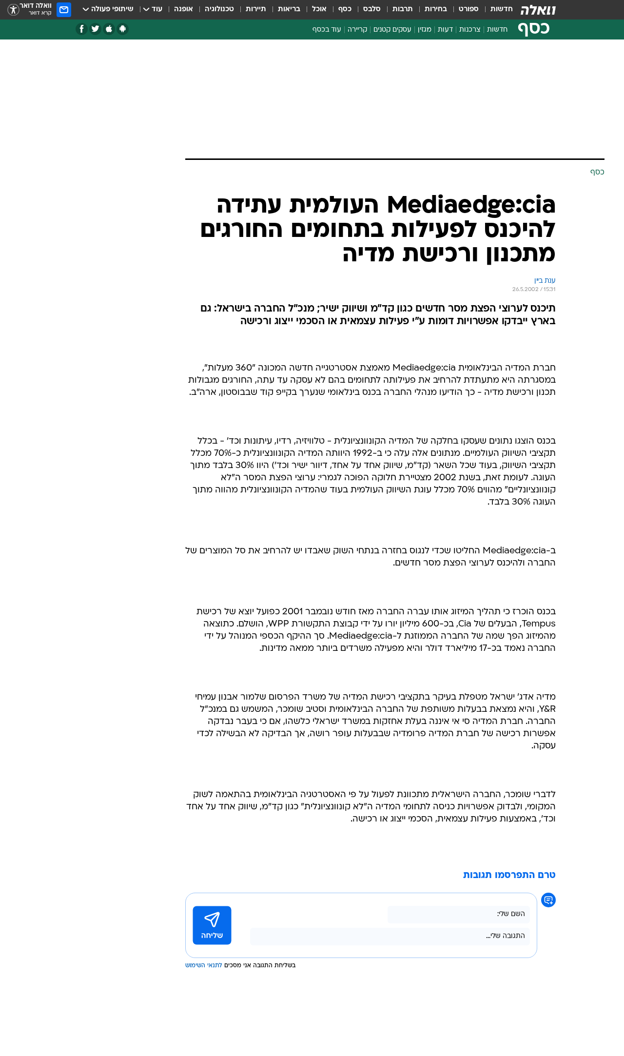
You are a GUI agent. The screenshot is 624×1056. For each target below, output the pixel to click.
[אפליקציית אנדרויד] (123, 29)
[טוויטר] (95, 29)
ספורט (469, 9)
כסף (344, 9)
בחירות (436, 9)
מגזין (424, 30)
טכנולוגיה (219, 9)
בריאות (289, 9)
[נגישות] (13, 10)
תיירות (256, 9)
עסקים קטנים (392, 30)
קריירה (357, 30)
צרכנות (470, 30)
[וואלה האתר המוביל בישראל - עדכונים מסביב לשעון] (538, 10)
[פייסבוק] (82, 29)
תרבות (402, 9)
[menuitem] (496, 9)
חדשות (501, 9)
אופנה (183, 9)
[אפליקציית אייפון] (109, 29)
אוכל (319, 9)
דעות (445, 30)
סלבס (372, 9)
